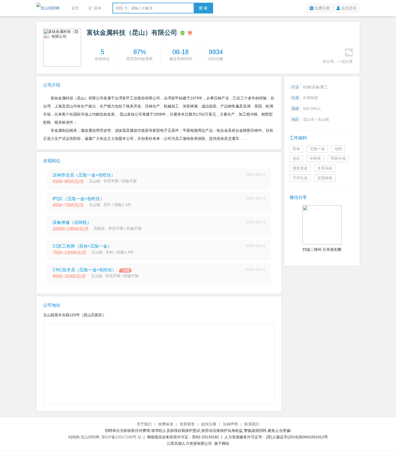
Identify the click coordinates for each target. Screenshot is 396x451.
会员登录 (348, 8)
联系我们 (251, 424)
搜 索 (203, 8)
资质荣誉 (187, 424)
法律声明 (230, 424)
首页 (75, 8)
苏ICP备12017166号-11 (121, 437)
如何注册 (208, 424)
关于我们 (144, 424)
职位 (119, 8)
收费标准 (165, 424)
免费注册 (322, 8)
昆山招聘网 (90, 437)
